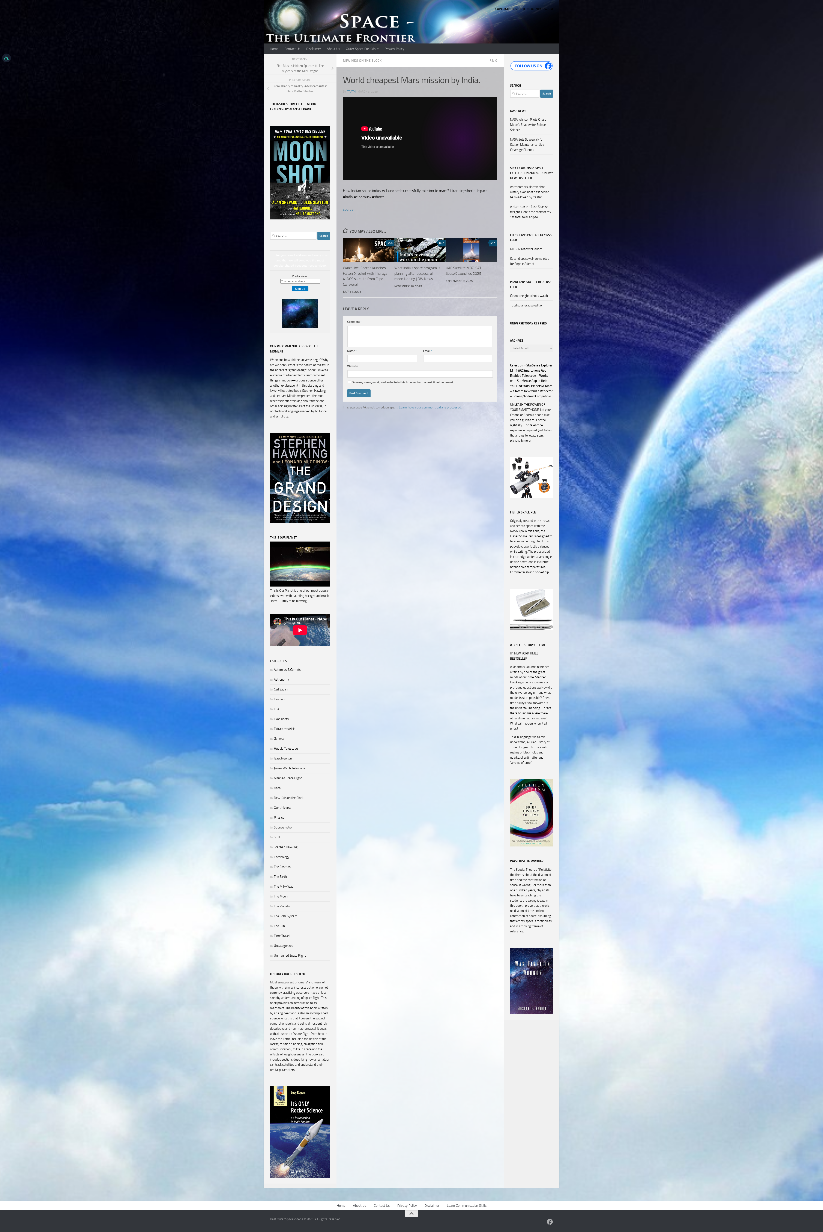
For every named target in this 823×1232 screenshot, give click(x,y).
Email (427, 351)
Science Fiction (283, 827)
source (348, 209)
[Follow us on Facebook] (550, 1222)
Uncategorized (283, 946)
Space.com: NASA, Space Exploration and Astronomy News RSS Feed (531, 173)
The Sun (279, 926)
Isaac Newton (283, 758)
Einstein (279, 699)
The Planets (282, 906)
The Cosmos (282, 867)
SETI (277, 837)
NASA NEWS (518, 111)
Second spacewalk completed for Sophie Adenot (529, 261)
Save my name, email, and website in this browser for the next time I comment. (403, 382)
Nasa (277, 788)
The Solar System (285, 916)
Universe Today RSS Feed (528, 323)
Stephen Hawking (285, 847)
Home (274, 49)
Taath (351, 91)
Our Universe (282, 808)
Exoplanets (281, 719)
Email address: (300, 276)
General (279, 739)
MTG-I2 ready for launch (526, 249)
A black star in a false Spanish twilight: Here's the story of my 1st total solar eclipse (530, 212)
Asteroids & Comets (287, 670)
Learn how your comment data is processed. (430, 407)
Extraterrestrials (284, 729)
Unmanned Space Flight (290, 955)
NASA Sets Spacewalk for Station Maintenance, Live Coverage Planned (527, 145)
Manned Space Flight (288, 778)
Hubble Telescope (286, 748)
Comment (354, 322)
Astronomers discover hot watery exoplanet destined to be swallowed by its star (529, 192)
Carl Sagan (281, 689)
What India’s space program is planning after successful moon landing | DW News (417, 273)
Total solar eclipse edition (527, 305)
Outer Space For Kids (360, 49)
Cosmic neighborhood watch (529, 296)
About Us (333, 49)
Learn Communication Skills (467, 1205)
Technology (281, 857)
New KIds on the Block (362, 61)
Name (352, 351)
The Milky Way (283, 886)
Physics (279, 817)
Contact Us (292, 49)
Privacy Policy (394, 49)
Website (352, 366)
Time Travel (282, 936)
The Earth (280, 877)
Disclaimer (313, 49)
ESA (276, 709)
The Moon (281, 896)
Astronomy (281, 679)
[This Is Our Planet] (300, 585)
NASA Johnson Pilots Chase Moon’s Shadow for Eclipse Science (528, 125)
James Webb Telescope (289, 768)
